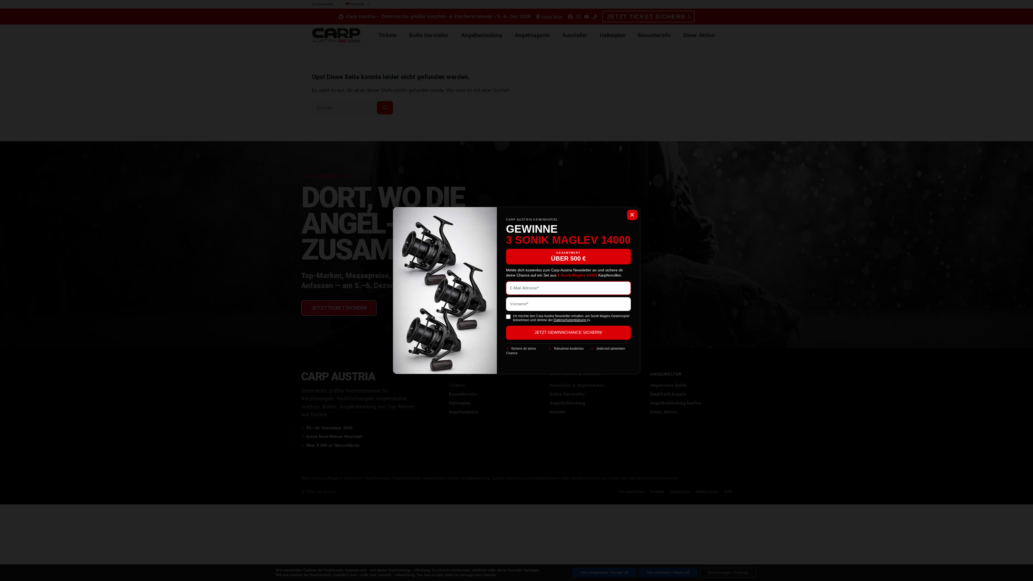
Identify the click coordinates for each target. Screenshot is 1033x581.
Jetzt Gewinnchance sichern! (568, 332)
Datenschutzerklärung (570, 320)
